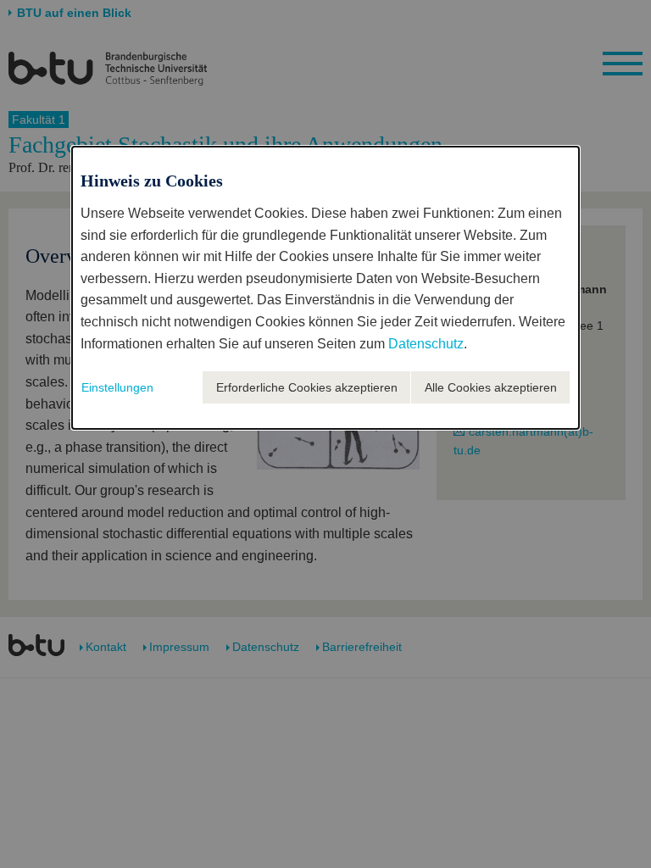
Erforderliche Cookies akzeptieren (307, 387)
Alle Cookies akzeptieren (491, 387)
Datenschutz (426, 344)
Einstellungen (117, 387)
